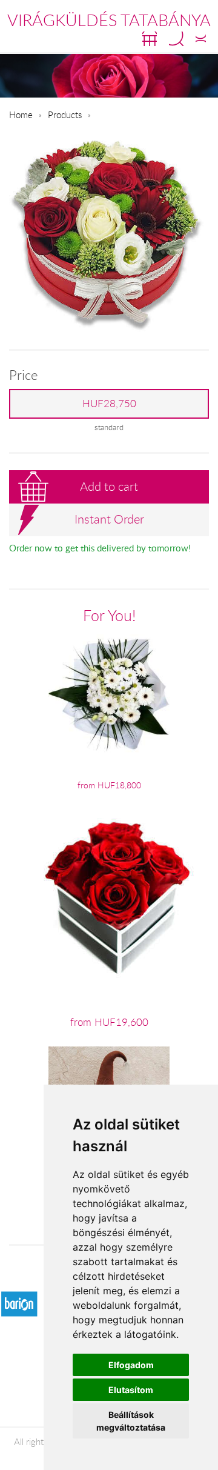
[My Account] (201, 39)
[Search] (176, 39)
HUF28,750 (109, 403)
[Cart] (149, 39)
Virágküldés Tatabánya (109, 20)
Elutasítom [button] (130, 1390)
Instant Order (109, 519)
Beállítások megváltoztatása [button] (130, 1420)
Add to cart (109, 486)
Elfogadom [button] (131, 1365)
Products (65, 114)
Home (21, 114)
